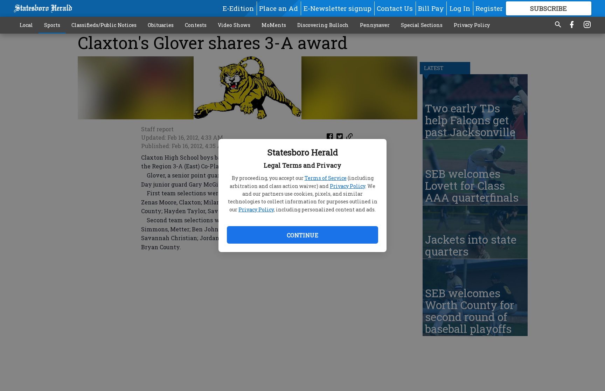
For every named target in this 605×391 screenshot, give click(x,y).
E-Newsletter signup (337, 8)
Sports (52, 25)
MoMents (274, 25)
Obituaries (161, 25)
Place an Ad (278, 8)
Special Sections (422, 25)
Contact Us (395, 8)
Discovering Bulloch (323, 25)
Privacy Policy (347, 186)
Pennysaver (375, 25)
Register (489, 8)
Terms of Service (326, 178)
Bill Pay (431, 8)
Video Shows (234, 25)
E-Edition (238, 8)
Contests (196, 25)
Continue (302, 235)
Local (26, 25)
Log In (460, 8)
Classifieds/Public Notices (104, 25)
